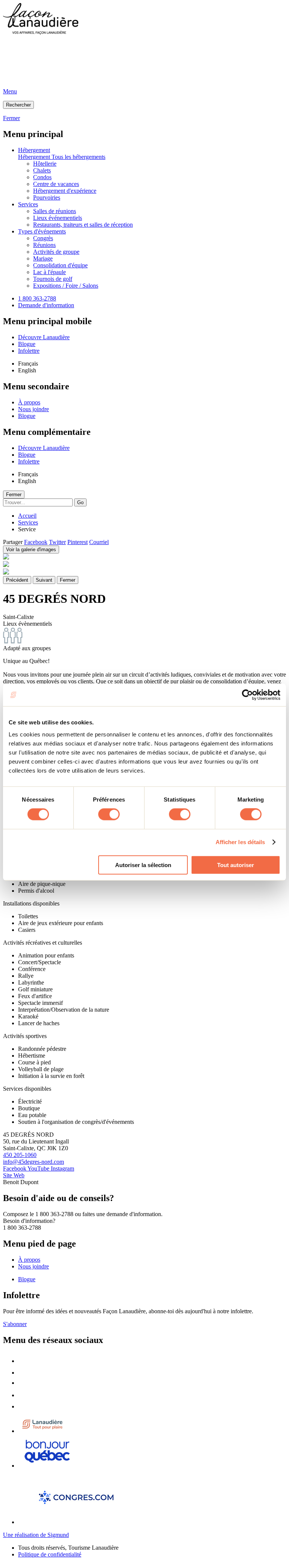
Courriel (99, 542)
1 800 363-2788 (37, 298)
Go (80, 502)
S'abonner (15, 1324)
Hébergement (34, 150)
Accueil (27, 515)
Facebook (35, 542)
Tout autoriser (235, 864)
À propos (29, 402)
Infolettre (29, 351)
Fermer (13, 494)
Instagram (62, 1168)
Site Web (13, 1175)
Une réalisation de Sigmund (36, 1535)
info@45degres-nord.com (33, 1162)
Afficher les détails (240, 842)
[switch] (109, 814)
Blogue (26, 344)
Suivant (44, 580)
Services (28, 204)
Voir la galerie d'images (31, 549)
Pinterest (77, 542)
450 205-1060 (20, 1155)
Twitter (57, 542)
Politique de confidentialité (49, 1554)
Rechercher (18, 105)
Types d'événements (42, 231)
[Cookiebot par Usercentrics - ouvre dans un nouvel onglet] (247, 695)
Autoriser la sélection (143, 864)
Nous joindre (33, 409)
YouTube (39, 1168)
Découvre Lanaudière (44, 337)
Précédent (17, 580)
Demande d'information (46, 305)
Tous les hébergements (78, 157)
